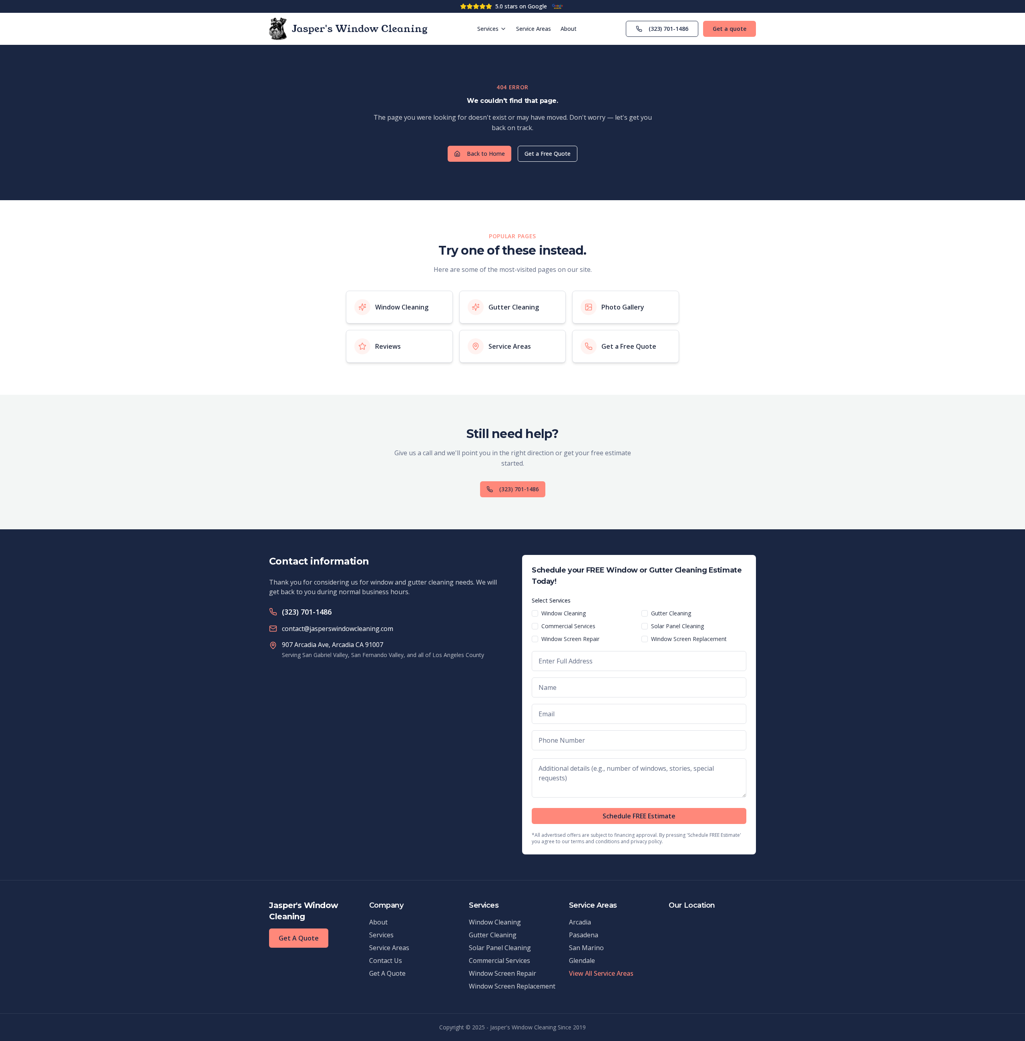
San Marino (586, 947)
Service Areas (533, 28)
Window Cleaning (563, 613)
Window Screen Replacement (689, 639)
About (569, 28)
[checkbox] (535, 613)
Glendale (582, 960)
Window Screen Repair (570, 639)
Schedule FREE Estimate (639, 816)
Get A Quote (299, 938)
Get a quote (729, 28)
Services (487, 28)
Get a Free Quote (548, 153)
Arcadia (580, 922)
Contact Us (385, 960)
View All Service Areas (601, 973)
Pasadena (583, 934)
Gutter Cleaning (671, 613)
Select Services (551, 600)
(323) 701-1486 (668, 28)
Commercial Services (568, 626)
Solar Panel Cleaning (677, 626)
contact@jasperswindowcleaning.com (337, 628)
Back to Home (486, 153)
